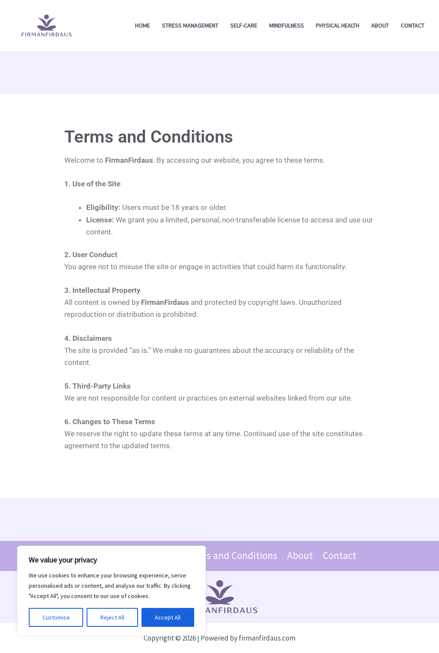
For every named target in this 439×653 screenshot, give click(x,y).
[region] (111, 591)
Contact (412, 25)
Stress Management (190, 25)
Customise (56, 617)
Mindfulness (286, 25)
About (380, 25)
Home (142, 25)
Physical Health (337, 25)
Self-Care (243, 25)
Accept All (167, 617)
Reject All (112, 617)
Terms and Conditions (231, 556)
